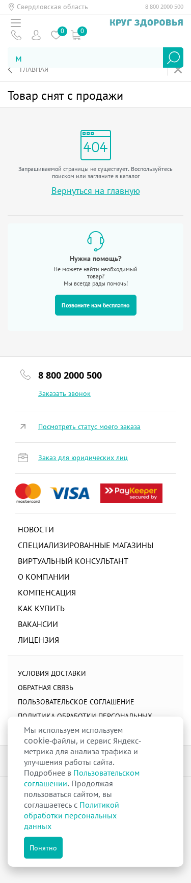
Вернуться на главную (95, 190)
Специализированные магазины (85, 545)
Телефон (16, 35)
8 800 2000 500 (164, 6)
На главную (179, 69)
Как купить (41, 608)
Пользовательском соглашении (82, 778)
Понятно (43, 847)
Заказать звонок (64, 393)
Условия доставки (52, 673)
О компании (44, 576)
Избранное (55, 35)
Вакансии (38, 624)
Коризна (75, 35)
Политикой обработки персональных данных (71, 815)
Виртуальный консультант (73, 560)
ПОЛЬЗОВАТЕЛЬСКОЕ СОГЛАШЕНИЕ (76, 701)
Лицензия (38, 639)
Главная (34, 69)
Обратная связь (45, 687)
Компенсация (47, 592)
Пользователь (36, 35)
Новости (36, 529)
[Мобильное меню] (16, 23)
